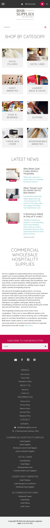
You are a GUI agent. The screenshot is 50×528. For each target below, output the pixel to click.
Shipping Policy (25, 416)
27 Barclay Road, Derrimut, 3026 (27, 431)
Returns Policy (25, 408)
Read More (29, 326)
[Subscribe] (45, 346)
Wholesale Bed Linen (25, 467)
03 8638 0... (25, 424)
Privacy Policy (25, 405)
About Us (25, 390)
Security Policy (25, 412)
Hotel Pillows (25, 503)
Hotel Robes (25, 500)
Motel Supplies (25, 445)
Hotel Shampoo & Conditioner (25, 484)
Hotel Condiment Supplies (25, 451)
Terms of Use (25, 401)
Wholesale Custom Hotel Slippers (25, 448)
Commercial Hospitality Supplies (25, 437)
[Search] (45, 27)
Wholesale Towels (25, 496)
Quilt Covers (25, 506)
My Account (30, 4)
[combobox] (22, 27)
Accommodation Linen (25, 492)
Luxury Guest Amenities (25, 476)
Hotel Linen (25, 457)
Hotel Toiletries (25, 480)
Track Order (25, 378)
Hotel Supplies (25, 441)
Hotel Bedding (25, 461)
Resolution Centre (25, 381)
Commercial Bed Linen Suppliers (25, 471)
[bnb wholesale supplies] (25, 14)
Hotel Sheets (25, 464)
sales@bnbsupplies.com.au (27, 427)
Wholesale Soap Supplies (25, 487)
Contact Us (25, 393)
